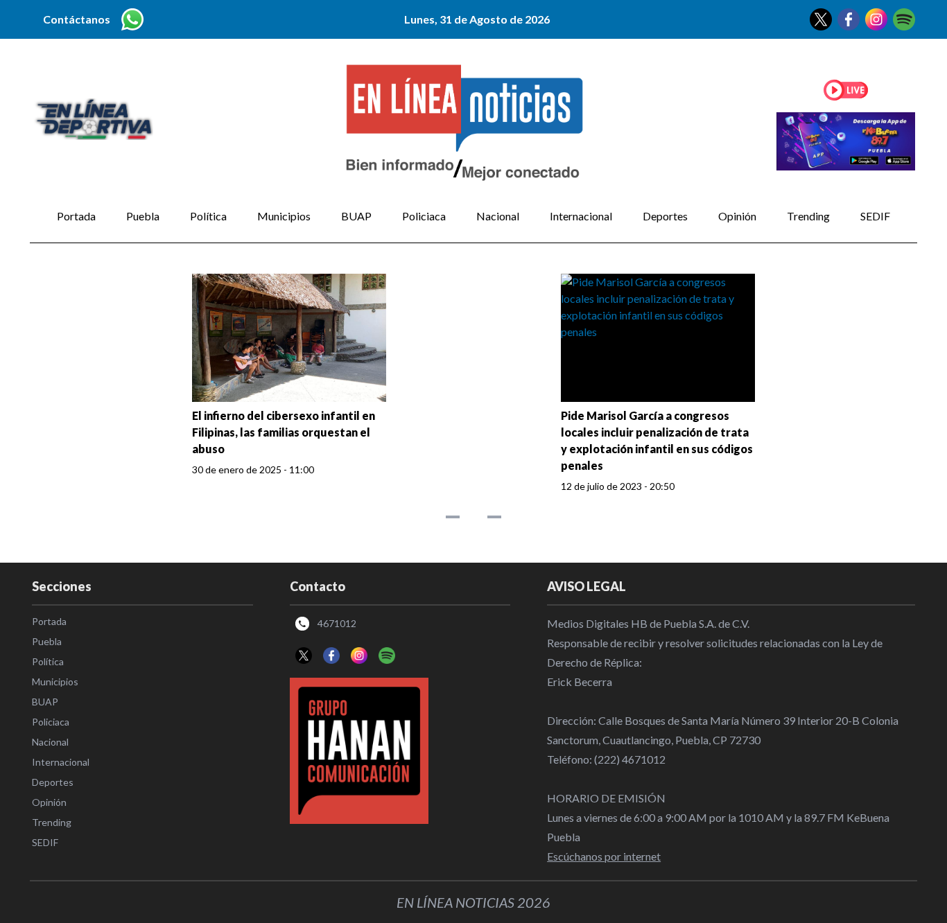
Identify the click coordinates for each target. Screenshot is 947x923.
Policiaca (424, 215)
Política (208, 215)
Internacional (581, 215)
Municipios (284, 215)
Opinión (737, 215)
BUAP (356, 215)
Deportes (665, 215)
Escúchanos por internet (604, 856)
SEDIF (875, 215)
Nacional (497, 215)
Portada (76, 215)
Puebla (142, 215)
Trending (808, 215)
